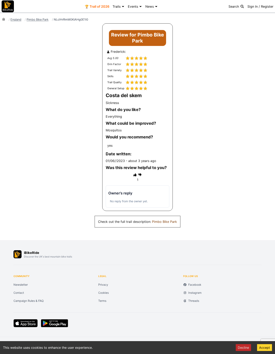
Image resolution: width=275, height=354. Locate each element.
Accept (264, 348)
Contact (18, 292)
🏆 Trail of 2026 (97, 6)
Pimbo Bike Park (38, 19)
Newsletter (20, 284)
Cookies (103, 292)
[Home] (3, 19)
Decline (243, 348)
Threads (193, 300)
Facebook (194, 284)
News (149, 6)
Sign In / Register (260, 6)
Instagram (195, 292)
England (15, 19)
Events (133, 6)
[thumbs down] (140, 174)
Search (233, 6)
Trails (117, 6)
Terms (102, 300)
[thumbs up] (135, 174)
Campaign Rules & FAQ (28, 300)
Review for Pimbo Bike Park (137, 38)
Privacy (103, 284)
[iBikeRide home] (17, 254)
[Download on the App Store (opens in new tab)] (25, 323)
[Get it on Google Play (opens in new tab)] (54, 323)
